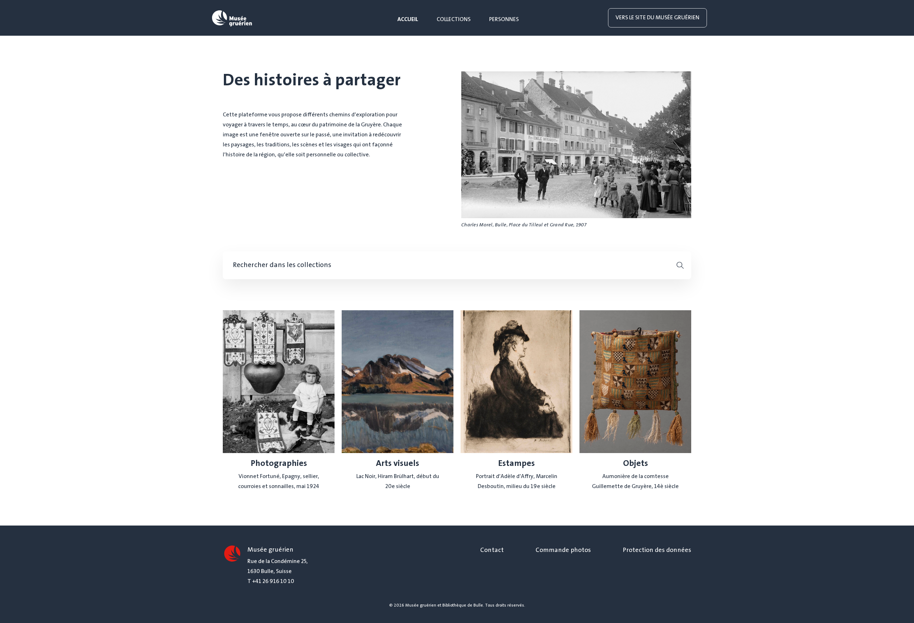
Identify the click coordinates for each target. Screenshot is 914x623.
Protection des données (657, 550)
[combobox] (448, 265)
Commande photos (563, 550)
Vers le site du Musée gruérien (657, 18)
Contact (492, 550)
